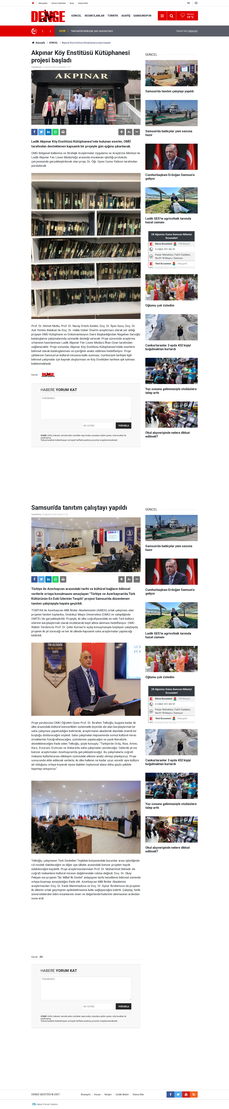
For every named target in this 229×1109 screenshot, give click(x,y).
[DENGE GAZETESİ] (48, 15)
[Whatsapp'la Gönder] (55, 132)
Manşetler (43, 3)
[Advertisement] (86, 477)
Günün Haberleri (58, 3)
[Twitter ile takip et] (178, 1094)
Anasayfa (40, 42)
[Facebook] (34, 132)
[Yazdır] (63, 132)
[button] (121, 132)
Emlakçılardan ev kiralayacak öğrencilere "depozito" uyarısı (103, 30)
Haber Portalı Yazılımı (47, 1104)
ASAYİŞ (125, 15)
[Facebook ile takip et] (170, 1094)
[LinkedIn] (48, 132)
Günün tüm (187, 30)
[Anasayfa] (33, 3)
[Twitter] (41, 132)
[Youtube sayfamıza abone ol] (186, 1094)
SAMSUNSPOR (142, 15)
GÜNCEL (76, 15)
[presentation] (42, 31)
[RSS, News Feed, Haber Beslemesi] (194, 1094)
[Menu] (162, 16)
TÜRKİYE (112, 15)
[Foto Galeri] (196, 3)
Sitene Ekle (83, 3)
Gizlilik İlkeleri (122, 1094)
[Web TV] (188, 3)
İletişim (108, 1094)
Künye (97, 1094)
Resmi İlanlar (94, 15)
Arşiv (72, 3)
